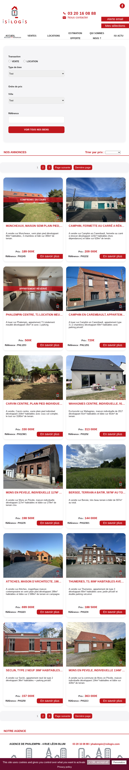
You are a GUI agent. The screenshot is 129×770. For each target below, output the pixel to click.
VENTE (15, 61)
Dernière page (83, 167)
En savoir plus (49, 256)
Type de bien (15, 67)
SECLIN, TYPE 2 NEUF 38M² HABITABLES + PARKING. (41, 670)
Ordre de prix (15, 86)
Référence (13, 113)
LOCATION (32, 61)
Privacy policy (64, 766)
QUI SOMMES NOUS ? (97, 36)
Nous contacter (78, 17)
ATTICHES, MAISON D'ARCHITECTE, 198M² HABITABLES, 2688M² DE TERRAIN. (57, 581)
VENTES (32, 36)
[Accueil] (15, 15)
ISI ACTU (118, 36)
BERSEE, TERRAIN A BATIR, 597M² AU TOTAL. (99, 492)
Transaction (14, 56)
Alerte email (115, 19)
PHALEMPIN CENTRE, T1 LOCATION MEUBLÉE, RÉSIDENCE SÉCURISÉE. (54, 314)
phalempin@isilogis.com (105, 744)
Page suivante (62, 167)
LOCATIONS (53, 36)
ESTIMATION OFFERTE (75, 36)
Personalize (119, 762)
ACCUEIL (10, 36)
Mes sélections (115, 25)
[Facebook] (122, 6)
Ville (10, 94)
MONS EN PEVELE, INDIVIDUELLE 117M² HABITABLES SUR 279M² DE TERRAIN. (58, 492)
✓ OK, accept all (98, 762)
